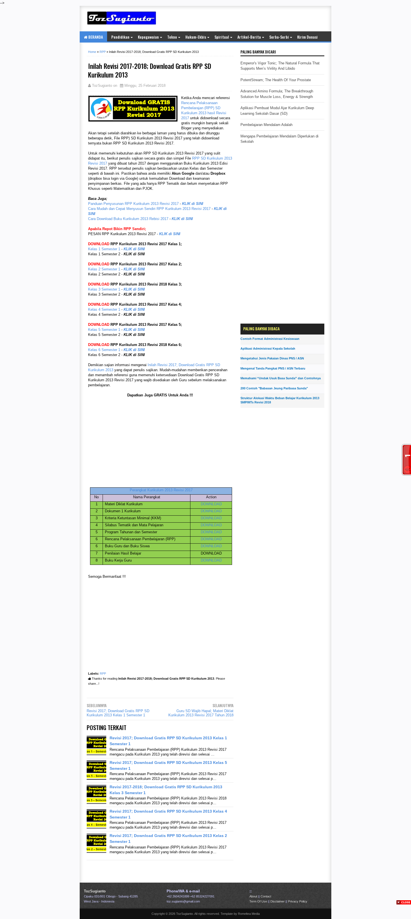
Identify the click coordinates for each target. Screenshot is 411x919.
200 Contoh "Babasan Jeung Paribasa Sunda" (274, 388)
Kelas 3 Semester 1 (104, 289)
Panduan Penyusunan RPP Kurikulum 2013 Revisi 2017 (133, 204)
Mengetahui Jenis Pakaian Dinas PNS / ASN (272, 358)
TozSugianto (95, 891)
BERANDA (95, 37)
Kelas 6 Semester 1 (104, 350)
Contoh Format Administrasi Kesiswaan (269, 338)
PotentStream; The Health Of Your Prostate (275, 80)
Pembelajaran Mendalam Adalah (266, 125)
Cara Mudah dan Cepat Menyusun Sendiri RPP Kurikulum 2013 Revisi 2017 (149, 209)
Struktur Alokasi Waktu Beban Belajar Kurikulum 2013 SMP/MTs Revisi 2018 (279, 400)
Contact (266, 896)
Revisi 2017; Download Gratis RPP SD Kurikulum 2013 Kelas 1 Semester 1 (118, 713)
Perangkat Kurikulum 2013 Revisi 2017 (161, 490)
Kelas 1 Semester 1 (104, 249)
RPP (103, 673)
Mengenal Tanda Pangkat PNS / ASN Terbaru (272, 368)
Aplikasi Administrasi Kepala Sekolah (267, 348)
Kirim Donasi (307, 37)
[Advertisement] (259, 18)
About (253, 896)
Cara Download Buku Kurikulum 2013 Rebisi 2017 (128, 219)
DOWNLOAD (211, 504)
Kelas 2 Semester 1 (104, 269)
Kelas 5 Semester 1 (104, 330)
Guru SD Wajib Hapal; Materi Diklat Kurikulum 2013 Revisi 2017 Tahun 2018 (200, 713)
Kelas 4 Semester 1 (104, 309)
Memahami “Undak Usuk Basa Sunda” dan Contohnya (280, 378)
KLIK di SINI (192, 204)
